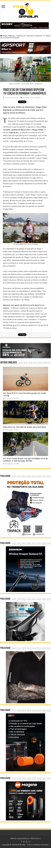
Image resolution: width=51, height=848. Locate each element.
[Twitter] (24, 841)
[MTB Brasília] (25, 10)
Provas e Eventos (35, 97)
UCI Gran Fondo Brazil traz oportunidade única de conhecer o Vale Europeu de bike (25, 459)
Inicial (4, 36)
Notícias (11, 36)
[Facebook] (21, 841)
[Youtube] (27, 841)
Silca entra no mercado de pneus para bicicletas (24, 427)
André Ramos (35, 838)
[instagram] (29, 841)
